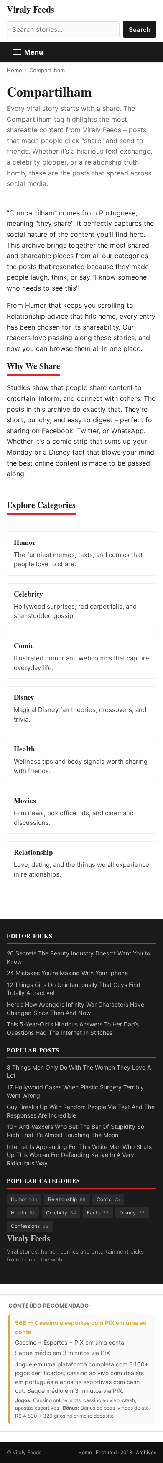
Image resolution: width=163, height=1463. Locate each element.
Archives (146, 1452)
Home (14, 70)
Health (23, 1212)
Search (139, 30)
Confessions (29, 1226)
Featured (106, 1452)
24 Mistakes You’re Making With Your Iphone (67, 972)
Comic (108, 1199)
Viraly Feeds (30, 9)
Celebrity (61, 1212)
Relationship (67, 1199)
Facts (98, 1212)
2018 (126, 1452)
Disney (132, 1212)
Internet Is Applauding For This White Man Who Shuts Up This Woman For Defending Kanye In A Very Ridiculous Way (79, 1155)
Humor (24, 1199)
